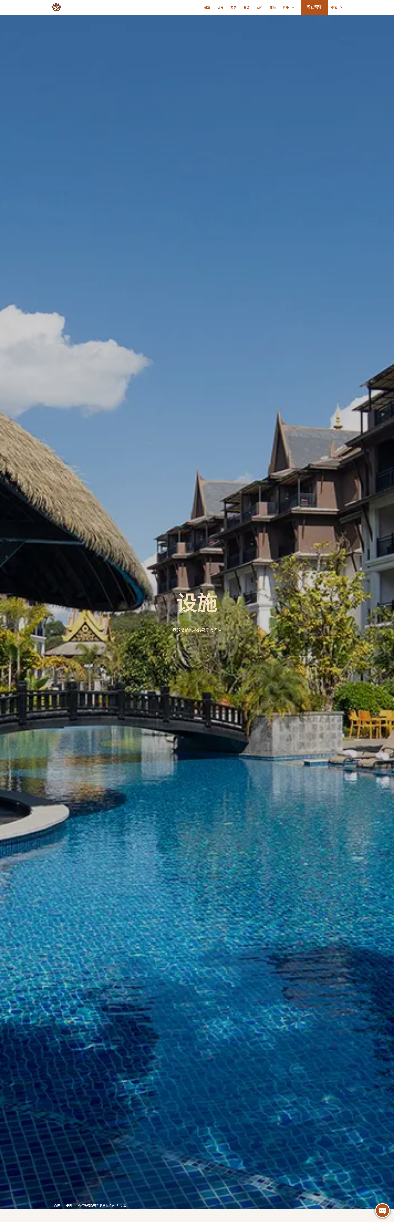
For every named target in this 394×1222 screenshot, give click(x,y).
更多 (286, 7)
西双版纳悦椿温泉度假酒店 (96, 1205)
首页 (57, 1205)
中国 (69, 1205)
